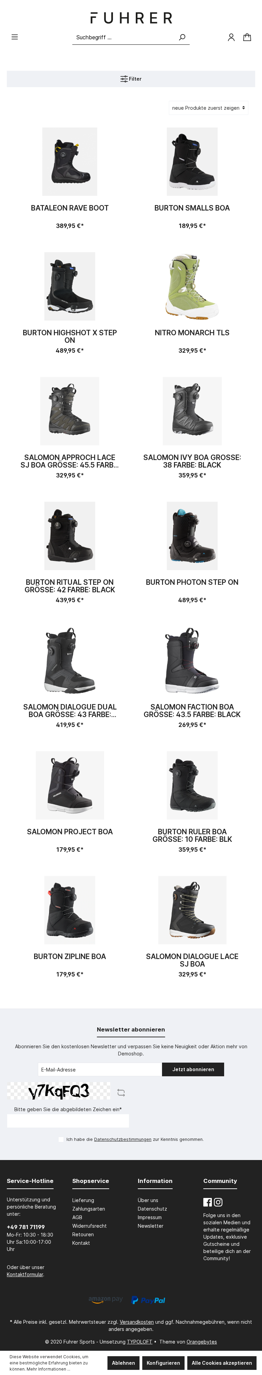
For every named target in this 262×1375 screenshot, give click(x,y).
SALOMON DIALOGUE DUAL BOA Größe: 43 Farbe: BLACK (70, 710)
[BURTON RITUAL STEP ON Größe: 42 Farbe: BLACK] (69, 536)
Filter (135, 79)
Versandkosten (137, 1322)
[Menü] (15, 36)
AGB (77, 1217)
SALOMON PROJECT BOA (70, 832)
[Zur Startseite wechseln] (131, 18)
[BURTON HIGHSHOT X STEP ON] (69, 286)
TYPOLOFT (139, 1342)
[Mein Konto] (231, 37)
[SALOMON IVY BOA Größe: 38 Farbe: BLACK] (192, 411)
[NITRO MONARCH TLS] (192, 286)
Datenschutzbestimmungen (122, 1139)
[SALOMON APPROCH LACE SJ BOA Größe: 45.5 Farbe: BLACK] (69, 411)
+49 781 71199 (26, 1227)
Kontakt (81, 1243)
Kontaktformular (25, 1274)
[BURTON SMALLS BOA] (192, 161)
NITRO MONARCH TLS (192, 333)
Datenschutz (152, 1209)
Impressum (150, 1217)
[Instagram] (218, 1202)
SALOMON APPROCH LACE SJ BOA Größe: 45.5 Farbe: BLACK (69, 461)
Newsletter (150, 1226)
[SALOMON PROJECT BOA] (69, 785)
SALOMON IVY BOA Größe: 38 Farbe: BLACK (192, 461)
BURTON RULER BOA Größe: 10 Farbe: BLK (192, 835)
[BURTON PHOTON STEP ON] (192, 536)
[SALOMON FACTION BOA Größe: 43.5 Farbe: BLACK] (192, 660)
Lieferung (83, 1200)
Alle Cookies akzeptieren (222, 1363)
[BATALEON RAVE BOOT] (69, 161)
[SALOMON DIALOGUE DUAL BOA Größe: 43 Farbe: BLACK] (69, 660)
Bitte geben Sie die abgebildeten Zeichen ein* (68, 1109)
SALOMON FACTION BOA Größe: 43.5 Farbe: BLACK (192, 710)
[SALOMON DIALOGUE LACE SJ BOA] (192, 910)
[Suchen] (182, 37)
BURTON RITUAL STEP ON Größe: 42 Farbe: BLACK (70, 586)
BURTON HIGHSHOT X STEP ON (70, 336)
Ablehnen (123, 1363)
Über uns (148, 1200)
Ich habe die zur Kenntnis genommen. (135, 1139)
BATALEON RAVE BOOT (70, 208)
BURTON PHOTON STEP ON (192, 583)
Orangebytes (202, 1342)
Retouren (83, 1234)
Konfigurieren (163, 1363)
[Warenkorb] (247, 37)
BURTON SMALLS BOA (192, 208)
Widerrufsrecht (89, 1226)
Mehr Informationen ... (48, 1369)
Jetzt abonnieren (193, 1069)
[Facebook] (207, 1202)
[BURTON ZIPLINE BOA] (69, 910)
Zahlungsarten (88, 1209)
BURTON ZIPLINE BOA (70, 957)
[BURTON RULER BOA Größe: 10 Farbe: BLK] (192, 785)
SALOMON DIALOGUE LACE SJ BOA (192, 960)
